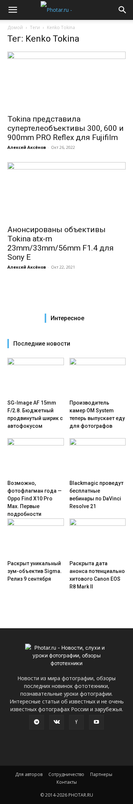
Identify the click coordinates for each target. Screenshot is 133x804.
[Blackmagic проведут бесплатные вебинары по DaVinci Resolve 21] (97, 457)
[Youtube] (96, 722)
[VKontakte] (56, 722)
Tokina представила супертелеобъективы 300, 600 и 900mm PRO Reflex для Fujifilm (65, 128)
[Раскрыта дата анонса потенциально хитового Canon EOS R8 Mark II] (97, 537)
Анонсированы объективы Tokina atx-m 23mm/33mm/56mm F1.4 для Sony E (60, 243)
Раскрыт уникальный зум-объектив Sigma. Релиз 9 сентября (34, 571)
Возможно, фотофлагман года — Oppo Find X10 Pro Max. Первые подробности (34, 498)
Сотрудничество (66, 774)
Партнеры (101, 774)
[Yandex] (76, 722)
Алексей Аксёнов (26, 147)
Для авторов (28, 774)
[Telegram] (36, 722)
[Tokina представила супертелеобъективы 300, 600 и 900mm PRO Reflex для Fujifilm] (66, 81)
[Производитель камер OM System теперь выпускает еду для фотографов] (97, 377)
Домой (15, 27)
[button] (12, 10)
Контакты (67, 782)
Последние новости (41, 343)
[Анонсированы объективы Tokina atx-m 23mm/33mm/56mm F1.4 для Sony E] (66, 191)
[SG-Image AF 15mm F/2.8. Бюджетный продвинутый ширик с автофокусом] (35, 377)
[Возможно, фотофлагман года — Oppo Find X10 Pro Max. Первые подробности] (35, 457)
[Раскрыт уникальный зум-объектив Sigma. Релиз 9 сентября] (35, 537)
